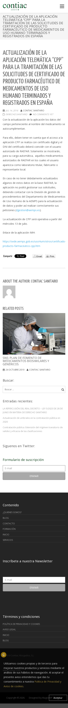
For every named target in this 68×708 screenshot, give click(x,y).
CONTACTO (9, 523)
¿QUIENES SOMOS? (12, 512)
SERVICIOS (8, 540)
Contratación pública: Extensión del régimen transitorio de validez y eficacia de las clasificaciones (33, 429)
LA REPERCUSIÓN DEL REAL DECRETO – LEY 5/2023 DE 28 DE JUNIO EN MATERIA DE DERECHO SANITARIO (33, 410)
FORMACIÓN (9, 529)
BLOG (6, 517)
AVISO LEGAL (9, 629)
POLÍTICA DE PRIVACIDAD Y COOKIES (21, 624)
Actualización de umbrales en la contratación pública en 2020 (31, 419)
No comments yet (43, 114)
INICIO (6, 534)
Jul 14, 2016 (12, 110)
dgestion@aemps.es (28, 210)
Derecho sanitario (16, 114)
